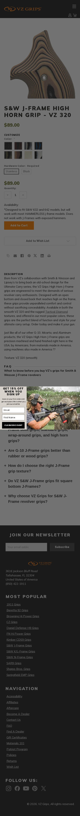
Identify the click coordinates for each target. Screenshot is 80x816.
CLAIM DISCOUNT (13, 425)
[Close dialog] (77, 389)
